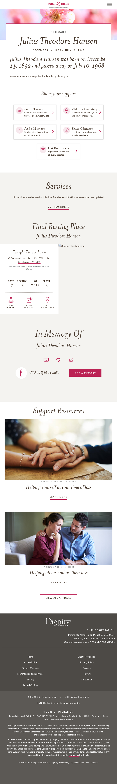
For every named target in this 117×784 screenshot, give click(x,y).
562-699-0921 (107, 634)
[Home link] (58, 4)
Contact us (74, 755)
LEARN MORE (58, 497)
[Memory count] (46, 360)
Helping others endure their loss (59, 571)
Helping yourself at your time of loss (58, 485)
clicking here (64, 76)
